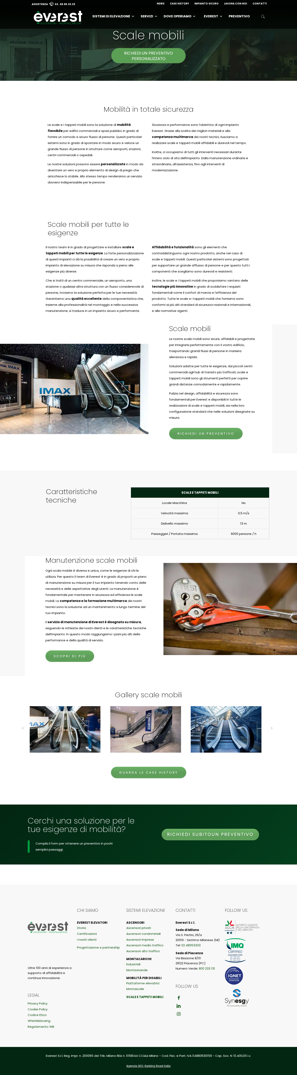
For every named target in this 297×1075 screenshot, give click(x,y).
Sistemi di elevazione (111, 16)
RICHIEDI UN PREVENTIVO (205, 433)
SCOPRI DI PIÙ (70, 656)
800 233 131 (207, 968)
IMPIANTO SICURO (206, 3)
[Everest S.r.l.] (58, 17)
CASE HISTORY (179, 3)
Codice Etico (37, 1015)
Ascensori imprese (140, 939)
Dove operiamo (177, 16)
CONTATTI (260, 3)
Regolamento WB (41, 1027)
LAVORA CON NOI (235, 3)
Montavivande (137, 970)
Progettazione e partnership (98, 947)
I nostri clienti (87, 939)
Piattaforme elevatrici (142, 983)
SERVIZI (147, 16)
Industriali (133, 964)
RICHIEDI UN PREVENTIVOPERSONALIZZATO (148, 55)
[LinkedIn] (179, 1006)
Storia (81, 928)
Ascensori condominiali (143, 934)
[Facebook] (179, 998)
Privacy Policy (37, 1003)
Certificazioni (87, 934)
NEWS (160, 3)
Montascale (135, 989)
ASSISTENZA (53, 4)
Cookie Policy (37, 1009)
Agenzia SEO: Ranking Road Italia (148, 1066)
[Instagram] (179, 1014)
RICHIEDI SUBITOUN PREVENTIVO (210, 834)
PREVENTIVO (239, 16)
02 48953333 (191, 945)
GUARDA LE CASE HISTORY (148, 772)
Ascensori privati (138, 928)
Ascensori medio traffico (144, 945)
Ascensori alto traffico (143, 951)
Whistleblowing (39, 1021)
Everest (211, 16)
